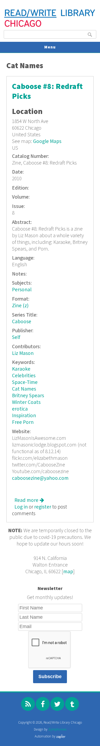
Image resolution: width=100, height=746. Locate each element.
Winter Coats (26, 402)
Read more (29, 500)
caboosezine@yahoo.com (40, 478)
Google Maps (47, 141)
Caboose (21, 321)
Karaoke (21, 369)
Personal (21, 289)
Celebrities (23, 375)
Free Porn (23, 422)
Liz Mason (23, 353)
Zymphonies (57, 729)
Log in (21, 507)
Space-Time (25, 382)
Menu (50, 47)
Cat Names (24, 389)
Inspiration (24, 415)
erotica (20, 409)
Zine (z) (20, 305)
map (68, 571)
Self (16, 337)
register (42, 507)
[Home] (50, 26)
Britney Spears (28, 395)
